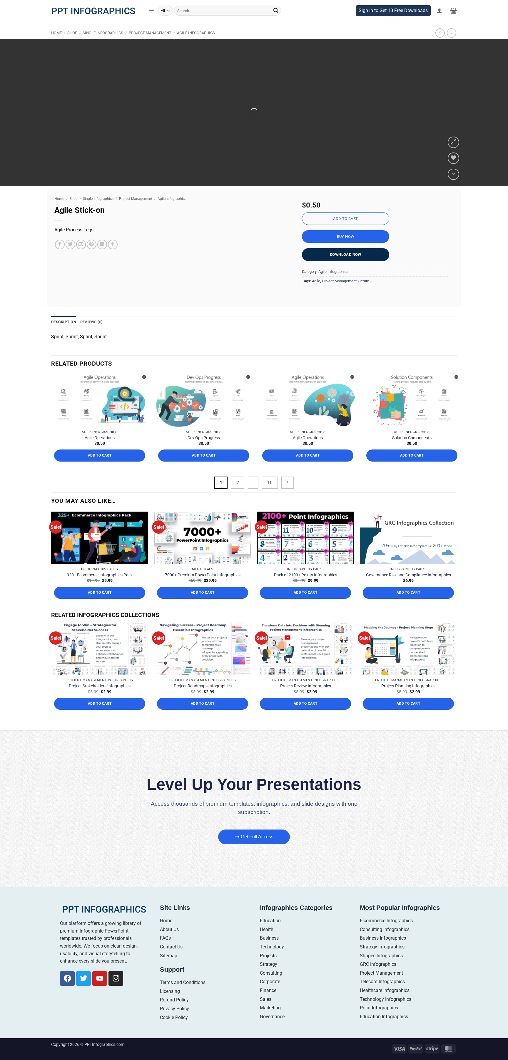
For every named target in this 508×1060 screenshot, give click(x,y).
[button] (151, 10)
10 (270, 482)
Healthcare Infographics (385, 990)
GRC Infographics (378, 964)
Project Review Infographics (305, 686)
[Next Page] (287, 483)
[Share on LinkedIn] (102, 244)
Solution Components (412, 437)
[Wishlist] (453, 158)
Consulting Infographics (385, 929)
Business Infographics (383, 938)
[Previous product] (451, 32)
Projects (268, 955)
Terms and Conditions (182, 982)
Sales (265, 999)
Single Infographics (103, 33)
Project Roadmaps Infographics (203, 686)
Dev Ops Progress (204, 437)
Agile (316, 281)
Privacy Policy (174, 1008)
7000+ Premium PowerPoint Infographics (202, 575)
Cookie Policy (174, 1017)
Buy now (346, 236)
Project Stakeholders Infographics (100, 686)
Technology (272, 947)
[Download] (453, 174)
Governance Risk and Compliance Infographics (408, 575)
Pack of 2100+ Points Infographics (305, 575)
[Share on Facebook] (60, 244)
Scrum (363, 281)
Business (269, 938)
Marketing (270, 1008)
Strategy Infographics (382, 947)
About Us (169, 929)
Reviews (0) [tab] (91, 322)
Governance (272, 1016)
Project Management (150, 33)
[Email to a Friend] (81, 244)
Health (266, 929)
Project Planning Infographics (408, 686)
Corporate (270, 981)
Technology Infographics (385, 999)
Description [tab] (63, 322)
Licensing (170, 991)
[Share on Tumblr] (113, 244)
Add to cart (345, 218)
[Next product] (439, 32)
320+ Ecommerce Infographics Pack (100, 575)
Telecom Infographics (382, 981)
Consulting (271, 973)
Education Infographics (384, 1016)
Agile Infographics (196, 33)
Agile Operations (100, 437)
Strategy (268, 964)
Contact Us (171, 947)
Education (270, 920)
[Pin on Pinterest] (91, 244)
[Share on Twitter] (70, 244)
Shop (72, 33)
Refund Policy (174, 1000)
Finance (268, 990)
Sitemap (168, 955)
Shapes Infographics (381, 955)
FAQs (165, 938)
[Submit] (276, 11)
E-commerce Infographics (386, 920)
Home (56, 33)
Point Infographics (379, 1008)
